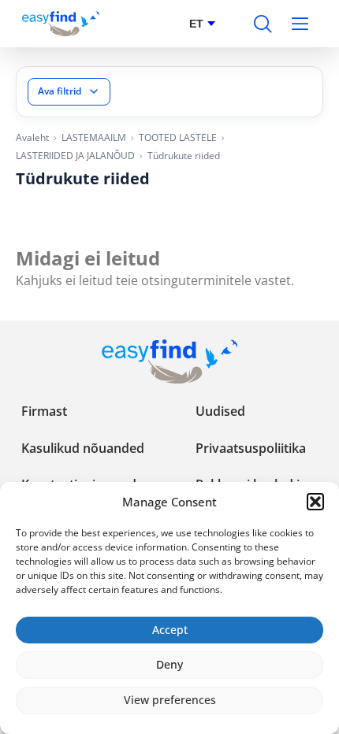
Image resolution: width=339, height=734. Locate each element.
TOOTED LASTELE (178, 138)
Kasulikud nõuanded (82, 448)
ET (196, 23)
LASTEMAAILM (93, 138)
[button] (315, 502)
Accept (170, 629)
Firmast (44, 411)
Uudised (220, 411)
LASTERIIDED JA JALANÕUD (75, 156)
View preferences (170, 699)
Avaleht (32, 138)
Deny (169, 664)
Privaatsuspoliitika (251, 448)
